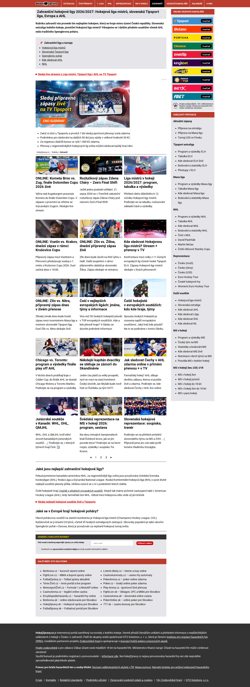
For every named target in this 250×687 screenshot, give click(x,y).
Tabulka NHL (185, 221)
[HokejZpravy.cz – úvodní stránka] (47, 4)
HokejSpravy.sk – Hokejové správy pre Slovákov (70, 604)
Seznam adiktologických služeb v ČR (113, 667)
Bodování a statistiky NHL (192, 230)
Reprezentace (123, 3)
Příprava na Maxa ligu (190, 132)
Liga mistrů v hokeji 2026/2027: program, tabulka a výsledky (141, 182)
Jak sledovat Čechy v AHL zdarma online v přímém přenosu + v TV (144, 364)
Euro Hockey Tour (188, 277)
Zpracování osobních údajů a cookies (131, 680)
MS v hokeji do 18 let (190, 383)
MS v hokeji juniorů (189, 379)
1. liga (100, 3)
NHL (110, 3)
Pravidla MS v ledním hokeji (193, 360)
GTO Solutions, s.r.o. (197, 680)
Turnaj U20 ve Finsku (190, 137)
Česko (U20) (185, 272)
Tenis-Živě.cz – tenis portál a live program (67, 583)
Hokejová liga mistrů (53, 47)
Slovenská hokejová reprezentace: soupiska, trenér (142, 423)
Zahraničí (157, 3)
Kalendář (197, 3)
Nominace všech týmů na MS (195, 356)
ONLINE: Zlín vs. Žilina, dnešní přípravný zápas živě (98, 246)
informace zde (110, 656)
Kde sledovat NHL (188, 225)
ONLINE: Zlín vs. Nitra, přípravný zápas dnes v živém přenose (53, 305)
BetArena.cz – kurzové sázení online (64, 570)
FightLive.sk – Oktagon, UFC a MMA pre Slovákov (131, 591)
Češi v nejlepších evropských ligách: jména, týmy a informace (100, 305)
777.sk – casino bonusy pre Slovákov (124, 604)
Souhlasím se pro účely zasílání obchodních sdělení (74, 549)
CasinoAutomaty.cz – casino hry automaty (127, 575)
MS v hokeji (141, 3)
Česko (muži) (185, 263)
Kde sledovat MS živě (190, 351)
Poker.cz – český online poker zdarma (125, 583)
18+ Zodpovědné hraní (169, 680)
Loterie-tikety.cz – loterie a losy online (125, 570)
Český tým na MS (188, 342)
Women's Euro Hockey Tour (193, 286)
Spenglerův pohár (52, 55)
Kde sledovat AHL (52, 59)
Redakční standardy (71, 680)
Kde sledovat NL (187, 323)
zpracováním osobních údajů (65, 549)
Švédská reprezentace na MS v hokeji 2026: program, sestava (99, 423)
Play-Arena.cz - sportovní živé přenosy (125, 587)
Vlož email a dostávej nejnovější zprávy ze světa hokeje (61, 542)
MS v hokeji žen (187, 374)
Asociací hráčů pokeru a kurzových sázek (143, 641)
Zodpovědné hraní (90, 641)
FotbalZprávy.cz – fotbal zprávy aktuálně (66, 579)
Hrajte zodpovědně (46, 647)
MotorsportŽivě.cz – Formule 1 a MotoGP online (70, 587)
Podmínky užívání (96, 680)
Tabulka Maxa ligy (188, 188)
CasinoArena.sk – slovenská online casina (127, 595)
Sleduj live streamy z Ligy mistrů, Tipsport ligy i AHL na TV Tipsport (77, 74)
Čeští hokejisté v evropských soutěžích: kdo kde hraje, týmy (143, 305)
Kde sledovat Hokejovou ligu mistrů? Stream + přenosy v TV (143, 246)
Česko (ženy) (185, 267)
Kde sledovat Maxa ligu (191, 193)
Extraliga (69, 3)
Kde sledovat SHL (188, 318)
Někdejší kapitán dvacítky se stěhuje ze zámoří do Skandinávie (100, 364)
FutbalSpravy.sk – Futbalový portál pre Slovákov (70, 608)
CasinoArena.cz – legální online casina (65, 591)
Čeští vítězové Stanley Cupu (194, 249)
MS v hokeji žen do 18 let (192, 388)
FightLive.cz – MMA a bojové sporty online (67, 575)
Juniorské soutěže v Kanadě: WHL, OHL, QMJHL (52, 423)
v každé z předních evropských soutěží (81, 490)
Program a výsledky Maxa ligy (195, 184)
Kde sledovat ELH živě (190, 160)
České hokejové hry (189, 281)
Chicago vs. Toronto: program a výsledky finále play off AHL (56, 364)
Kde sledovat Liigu (188, 314)
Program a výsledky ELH (192, 151)
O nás (209, 3)
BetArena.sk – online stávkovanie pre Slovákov (70, 600)
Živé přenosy (86, 3)
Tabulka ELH (185, 156)
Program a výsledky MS (191, 337)
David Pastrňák (186, 239)
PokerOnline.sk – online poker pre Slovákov (128, 600)
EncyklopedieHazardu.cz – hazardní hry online (69, 595)
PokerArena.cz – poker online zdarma (125, 579)
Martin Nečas (185, 244)
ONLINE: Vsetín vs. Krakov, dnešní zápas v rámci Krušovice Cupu (57, 246)
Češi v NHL (184, 235)
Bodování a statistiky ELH (192, 165)
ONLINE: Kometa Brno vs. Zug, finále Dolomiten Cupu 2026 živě (57, 182)
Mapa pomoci (143, 667)
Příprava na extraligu (190, 128)
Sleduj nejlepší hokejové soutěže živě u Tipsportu (66, 501)
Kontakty (51, 680)
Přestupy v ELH (186, 170)
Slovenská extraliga (189, 304)
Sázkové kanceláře (177, 3)
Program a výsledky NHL (192, 216)
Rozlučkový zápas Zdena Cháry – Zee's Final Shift (99, 180)
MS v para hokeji (187, 393)
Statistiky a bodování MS (192, 346)
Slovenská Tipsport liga (55, 51)
